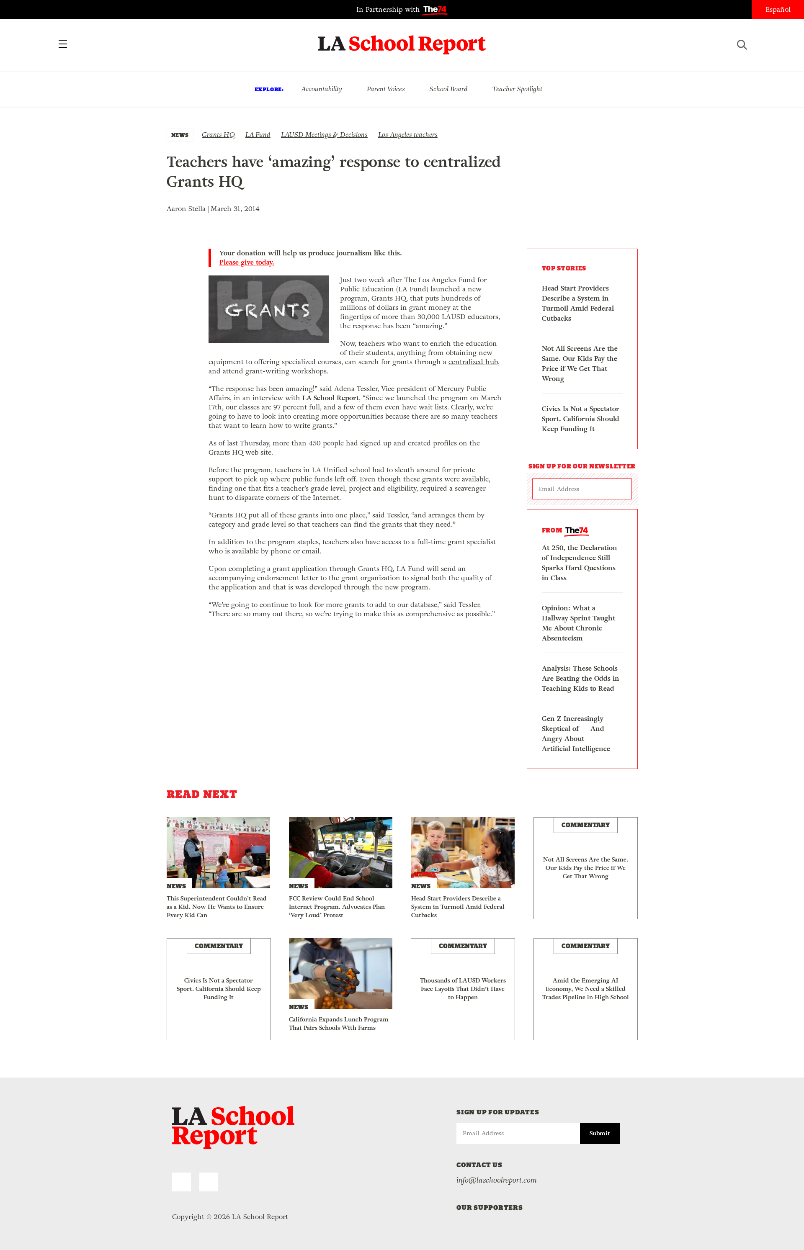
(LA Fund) (412, 289)
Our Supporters (489, 1207)
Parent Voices (386, 89)
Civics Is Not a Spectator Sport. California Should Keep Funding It (580, 419)
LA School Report (402, 39)
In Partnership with (389, 9)
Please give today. (246, 262)
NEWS (180, 135)
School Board (449, 89)
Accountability (321, 89)
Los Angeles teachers (408, 134)
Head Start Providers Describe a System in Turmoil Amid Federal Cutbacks (578, 303)
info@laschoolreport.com (496, 1180)
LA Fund (258, 134)
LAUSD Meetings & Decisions (324, 134)
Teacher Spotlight (517, 89)
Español (778, 9)
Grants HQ (218, 134)
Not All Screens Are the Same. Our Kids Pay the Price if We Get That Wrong (580, 363)
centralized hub (473, 362)
